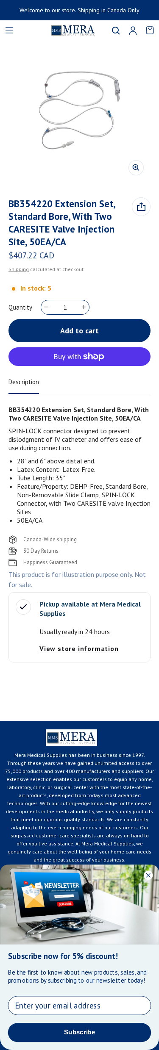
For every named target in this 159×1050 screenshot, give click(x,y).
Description (23, 382)
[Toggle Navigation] (9, 30)
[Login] (133, 30)
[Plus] (84, 307)
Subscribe (79, 1032)
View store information (79, 648)
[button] (116, 30)
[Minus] (46, 307)
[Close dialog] (148, 875)
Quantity (20, 307)
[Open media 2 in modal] (79, 111)
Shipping (18, 269)
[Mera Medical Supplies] (62, 30)
